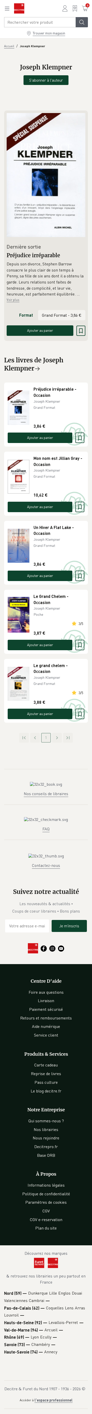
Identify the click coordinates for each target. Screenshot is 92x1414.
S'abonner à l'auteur (46, 80)
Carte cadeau (46, 1064)
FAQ (46, 828)
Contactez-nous (46, 865)
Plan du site (46, 1228)
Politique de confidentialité (46, 1193)
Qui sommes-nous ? (46, 1120)
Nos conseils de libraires (46, 793)
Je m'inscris (69, 926)
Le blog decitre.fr (46, 1090)
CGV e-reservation (46, 1219)
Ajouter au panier (40, 330)
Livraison (46, 1000)
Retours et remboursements (46, 1017)
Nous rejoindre (46, 1137)
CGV (46, 1210)
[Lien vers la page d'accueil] (19, 8)
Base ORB (46, 1155)
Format (26, 315)
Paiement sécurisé (46, 1009)
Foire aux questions (46, 992)
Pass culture (46, 1082)
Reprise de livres (46, 1073)
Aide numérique (46, 1026)
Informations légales (46, 1185)
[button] (46, 279)
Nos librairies (46, 1129)
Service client (46, 1035)
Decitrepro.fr (46, 1146)
